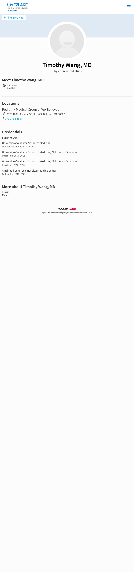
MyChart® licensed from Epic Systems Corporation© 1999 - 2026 (67, 213)
